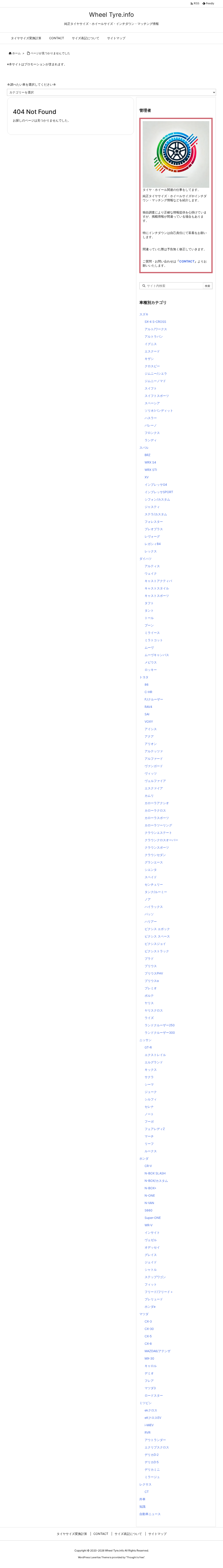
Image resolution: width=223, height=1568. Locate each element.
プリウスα (152, 981)
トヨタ (144, 677)
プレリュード (154, 1299)
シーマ (149, 1084)
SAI (147, 714)
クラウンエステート (158, 832)
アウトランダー (155, 1440)
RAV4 (148, 707)
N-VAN (149, 1203)
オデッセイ (152, 1247)
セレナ (149, 1106)
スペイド (151, 877)
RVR (147, 1432)
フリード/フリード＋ (159, 1292)
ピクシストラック (157, 951)
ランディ (151, 440)
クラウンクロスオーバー (161, 840)
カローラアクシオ (157, 803)
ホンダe (150, 1306)
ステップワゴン (155, 1277)
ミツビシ (145, 1403)
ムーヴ (149, 647)
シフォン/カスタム (157, 499)
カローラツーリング (158, 825)
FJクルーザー (154, 699)
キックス (151, 1069)
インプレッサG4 (156, 484)
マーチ (149, 1136)
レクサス (145, 1484)
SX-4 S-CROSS (155, 321)
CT (147, 1492)
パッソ (149, 914)
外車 (142, 1499)
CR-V (148, 1166)
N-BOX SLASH (155, 1173)
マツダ (144, 1314)
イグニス (151, 344)
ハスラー (151, 418)
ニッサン (145, 1040)
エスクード (152, 351)
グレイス (151, 1255)
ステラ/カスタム (156, 514)
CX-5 (148, 1336)
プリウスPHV (154, 973)
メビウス (151, 662)
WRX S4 (150, 462)
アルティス (152, 566)
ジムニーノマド (155, 381)
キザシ (149, 358)
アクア (149, 736)
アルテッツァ (154, 751)
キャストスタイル (157, 588)
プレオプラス (154, 529)
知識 (142, 1506)
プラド (149, 958)
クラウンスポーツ (157, 847)
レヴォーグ (152, 536)
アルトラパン (154, 336)
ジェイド (151, 1262)
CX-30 (149, 1329)
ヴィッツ (151, 773)
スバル (144, 447)
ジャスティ (152, 507)
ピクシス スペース (157, 936)
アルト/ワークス (156, 329)
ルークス (151, 1151)
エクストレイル (155, 1055)
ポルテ (149, 995)
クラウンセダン (155, 855)
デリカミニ (152, 1469)
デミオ (149, 1373)
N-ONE (150, 1195)
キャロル (151, 1366)
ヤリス (149, 1003)
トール (149, 618)
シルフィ (151, 1099)
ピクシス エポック (157, 929)
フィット (151, 1284)
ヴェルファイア (155, 781)
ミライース (152, 632)
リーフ (149, 1143)
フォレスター (154, 521)
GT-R (148, 1047)
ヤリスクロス (154, 1010)
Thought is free (135, 1557)
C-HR (148, 692)
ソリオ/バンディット (159, 410)
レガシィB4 (153, 544)
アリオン (151, 744)
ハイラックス (154, 906)
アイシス (151, 729)
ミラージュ (152, 1477)
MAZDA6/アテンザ (158, 1351)
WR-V (148, 1225)
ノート (149, 1114)
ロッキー (151, 670)
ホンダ (144, 1158)
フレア (149, 1380)
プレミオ (151, 988)
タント (149, 610)
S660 (148, 1210)
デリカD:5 (152, 1462)
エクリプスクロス (157, 1447)
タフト (149, 603)
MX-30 (149, 1358)
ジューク (151, 1092)
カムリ (149, 795)
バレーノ (151, 425)
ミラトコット (154, 640)
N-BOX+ (150, 1188)
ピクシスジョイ (155, 944)
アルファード (154, 758)
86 (147, 684)
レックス (151, 551)
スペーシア (152, 403)
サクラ (149, 1077)
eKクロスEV (153, 1417)
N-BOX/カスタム (156, 1180)
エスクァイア (154, 788)
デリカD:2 (152, 1454)
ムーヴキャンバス (157, 655)
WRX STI (151, 470)
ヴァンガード (154, 766)
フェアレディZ (155, 1129)
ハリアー (151, 921)
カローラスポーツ (157, 818)
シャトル (151, 1269)
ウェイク (151, 573)
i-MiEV (149, 1425)
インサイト (152, 1232)
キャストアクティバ (158, 581)
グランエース (154, 862)
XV (147, 477)
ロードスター (154, 1395)
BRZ (147, 455)
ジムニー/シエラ (156, 373)
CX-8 (148, 1343)
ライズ (149, 1018)
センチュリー (154, 884)
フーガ (149, 1121)
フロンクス (152, 433)
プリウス (151, 966)
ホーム (16, 53)
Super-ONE (153, 1218)
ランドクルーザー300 (160, 1032)
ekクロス (151, 1410)
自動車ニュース (150, 1514)
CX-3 (148, 1321)
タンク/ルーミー (156, 892)
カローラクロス (155, 810)
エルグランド (154, 1062)
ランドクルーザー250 (160, 1025)
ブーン (149, 625)
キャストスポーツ (157, 595)
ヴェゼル (151, 1240)
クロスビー (152, 366)
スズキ (144, 314)
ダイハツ (145, 558)
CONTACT (186, 261)
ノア (148, 899)
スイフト (151, 388)
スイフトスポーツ (157, 395)
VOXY (149, 721)
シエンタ (151, 869)
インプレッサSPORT (159, 492)
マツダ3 (150, 1388)
